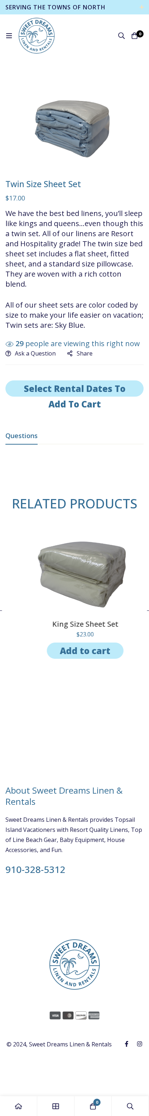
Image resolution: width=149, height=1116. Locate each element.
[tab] (21, 436)
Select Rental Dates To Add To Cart (74, 390)
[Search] (121, 35)
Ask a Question (35, 353)
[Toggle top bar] (142, 7)
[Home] (18, 1106)
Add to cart (74, 651)
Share (85, 353)
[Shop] (55, 1106)
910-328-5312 (35, 870)
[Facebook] (126, 1044)
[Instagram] (139, 1044)
